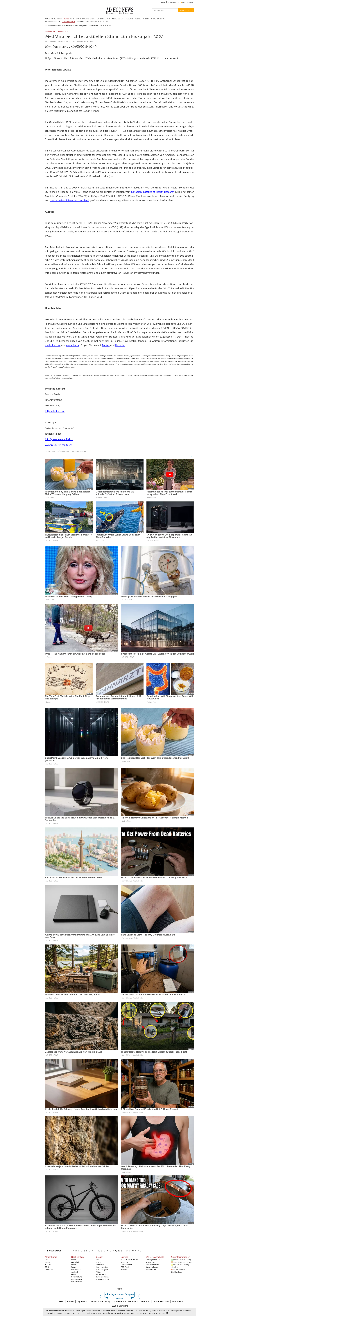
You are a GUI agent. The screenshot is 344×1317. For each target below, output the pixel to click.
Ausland (74, 1272)
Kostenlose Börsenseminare (152, 1263)
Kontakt (124, 1269)
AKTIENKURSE (56, 19)
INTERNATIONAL (149, 19)
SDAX (47, 1267)
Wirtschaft (75, 1262)
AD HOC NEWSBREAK (129, 1259)
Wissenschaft (76, 1269)
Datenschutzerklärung (100, 1301)
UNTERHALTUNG (103, 19)
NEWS (47, 19)
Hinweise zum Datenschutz (126, 1301)
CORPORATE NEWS (83, 22)
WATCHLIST (190, 2)
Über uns (145, 1301)
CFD (97, 1259)
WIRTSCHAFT (75, 19)
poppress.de (151, 1269)
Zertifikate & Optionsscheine (102, 1275)
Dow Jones (49, 1269)
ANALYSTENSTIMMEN (68, 22)
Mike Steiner (177, 1301)
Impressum (82, 1301)
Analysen (82, 26)
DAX (46, 1259)
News (61, 1301)
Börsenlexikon (54, 1250)
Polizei (73, 1274)
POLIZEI (138, 19)
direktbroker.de (152, 1267)
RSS (183, 2)
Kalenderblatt (76, 1282)
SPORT (92, 19)
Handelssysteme (102, 1267)
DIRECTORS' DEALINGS (97, 22)
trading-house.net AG (154, 1259)
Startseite (67, 26)
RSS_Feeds (125, 1267)
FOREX (98, 1262)
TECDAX (48, 1264)
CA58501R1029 (62, 31)
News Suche (184, 10)
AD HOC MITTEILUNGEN (52, 22)
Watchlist (124, 1262)
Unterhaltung (76, 1277)
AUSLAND (129, 19)
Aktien (98, 1272)
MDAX (47, 1262)
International (76, 1279)
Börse (74, 26)
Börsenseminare (102, 1279)
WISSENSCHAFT (118, 19)
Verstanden (160, 1313)
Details (152, 1313)
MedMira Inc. (50, 31)
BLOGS (163, 2)
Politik (73, 1264)
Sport (73, 1267)
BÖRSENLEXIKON (173, 2)
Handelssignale (102, 1269)
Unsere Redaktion (161, 1301)
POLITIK (85, 19)
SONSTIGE (161, 19)
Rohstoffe (100, 1264)
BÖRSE (66, 19)
